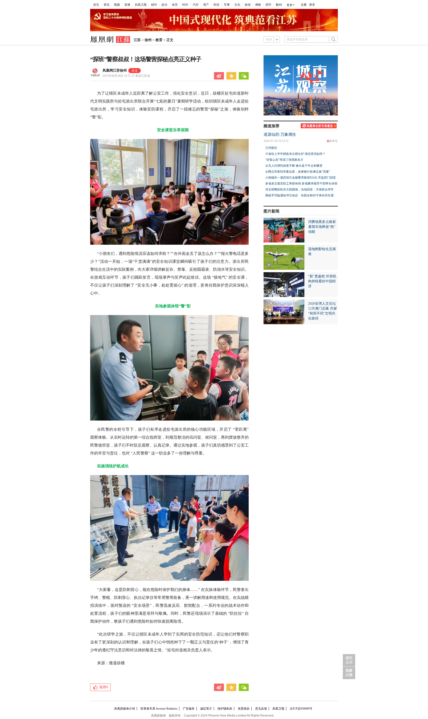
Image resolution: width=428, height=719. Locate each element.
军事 (227, 4)
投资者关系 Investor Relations (158, 708)
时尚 (185, 4)
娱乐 (164, 4)
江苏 (137, 40)
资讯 (106, 4)
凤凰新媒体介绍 (124, 708)
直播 (127, 4)
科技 (216, 4)
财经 (154, 4)
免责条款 (244, 708)
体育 (175, 4)
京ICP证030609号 (301, 708)
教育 (159, 40)
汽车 (196, 4)
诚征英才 (206, 708)
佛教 (258, 4)
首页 (96, 4)
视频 (117, 4)
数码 (279, 4)
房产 (206, 4)
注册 (304, 4)
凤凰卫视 (141, 4)
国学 (268, 4)
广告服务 (189, 708)
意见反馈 (261, 708)
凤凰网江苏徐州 (115, 70)
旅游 (248, 4)
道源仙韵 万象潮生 (280, 134)
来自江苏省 (126, 76)
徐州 (148, 40)
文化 (237, 4)
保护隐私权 (224, 708)
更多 (290, 5)
